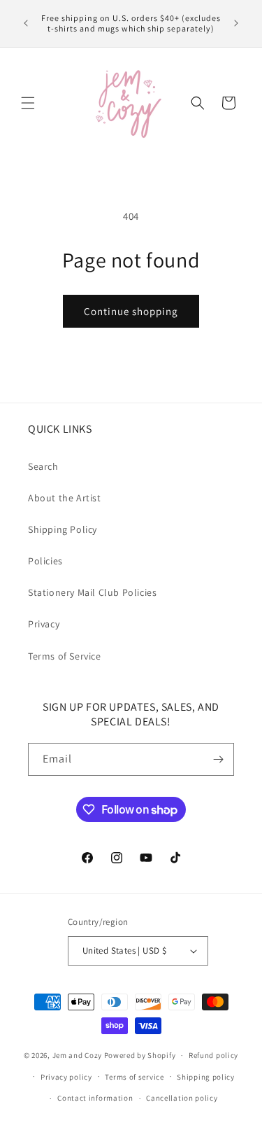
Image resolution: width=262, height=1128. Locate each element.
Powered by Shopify (140, 1055)
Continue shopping (131, 311)
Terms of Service (64, 656)
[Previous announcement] (25, 23)
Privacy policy (66, 1077)
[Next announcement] (236, 23)
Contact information (95, 1098)
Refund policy (213, 1055)
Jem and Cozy (77, 1055)
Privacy (43, 624)
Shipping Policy (62, 529)
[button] (28, 103)
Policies (45, 561)
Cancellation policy (181, 1098)
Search (43, 466)
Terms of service (134, 1077)
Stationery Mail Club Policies (92, 592)
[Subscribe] (218, 759)
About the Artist (64, 498)
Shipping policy (206, 1077)
